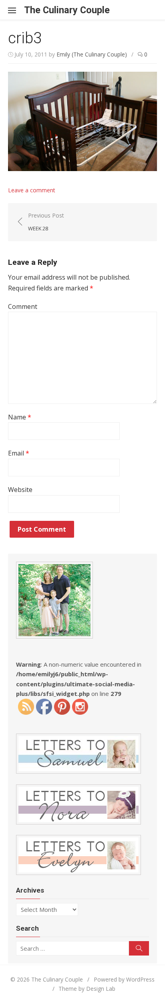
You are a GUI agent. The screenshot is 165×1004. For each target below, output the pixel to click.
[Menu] (16, 10)
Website (20, 489)
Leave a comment (31, 190)
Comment (22, 306)
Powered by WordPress (124, 979)
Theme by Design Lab (86, 988)
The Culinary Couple (67, 10)
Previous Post (46, 222)
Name (19, 417)
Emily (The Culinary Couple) (91, 54)
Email (18, 453)
